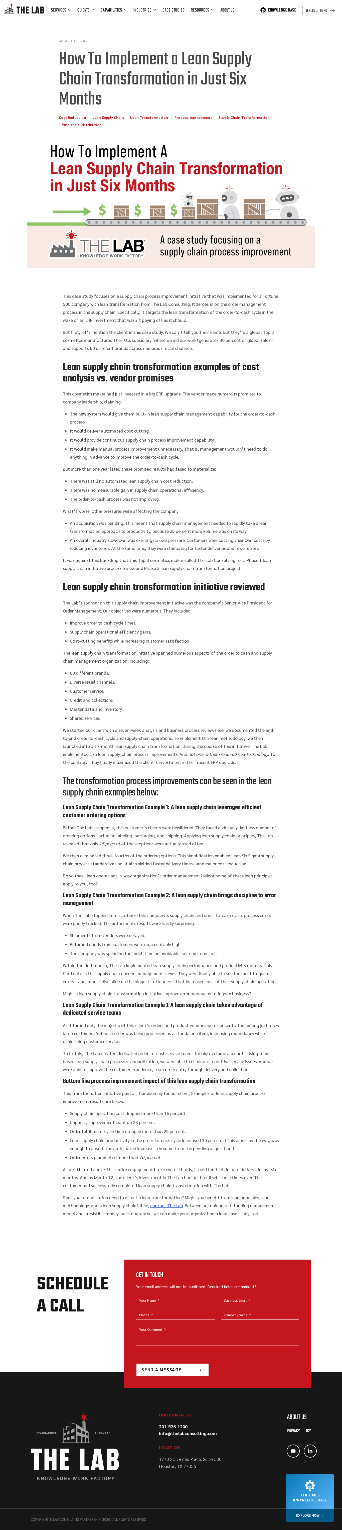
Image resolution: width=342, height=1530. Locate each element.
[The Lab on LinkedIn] (310, 1451)
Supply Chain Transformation (244, 117)
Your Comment (152, 1329)
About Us (297, 1417)
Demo (316, 11)
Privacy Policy (299, 1431)
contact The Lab (166, 1205)
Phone (146, 1314)
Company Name (237, 1314)
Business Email (237, 1300)
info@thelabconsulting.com (188, 1433)
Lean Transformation (149, 117)
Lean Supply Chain (108, 117)
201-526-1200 (173, 1426)
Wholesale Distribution (82, 124)
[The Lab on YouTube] (293, 1451)
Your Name (149, 1300)
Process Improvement (193, 117)
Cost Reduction (72, 117)
